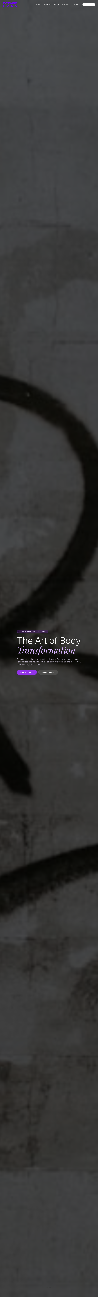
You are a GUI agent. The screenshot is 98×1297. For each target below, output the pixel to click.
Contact (76, 4)
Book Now (89, 4)
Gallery (65, 4)
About (56, 4)
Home (38, 4)
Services (47, 4)
